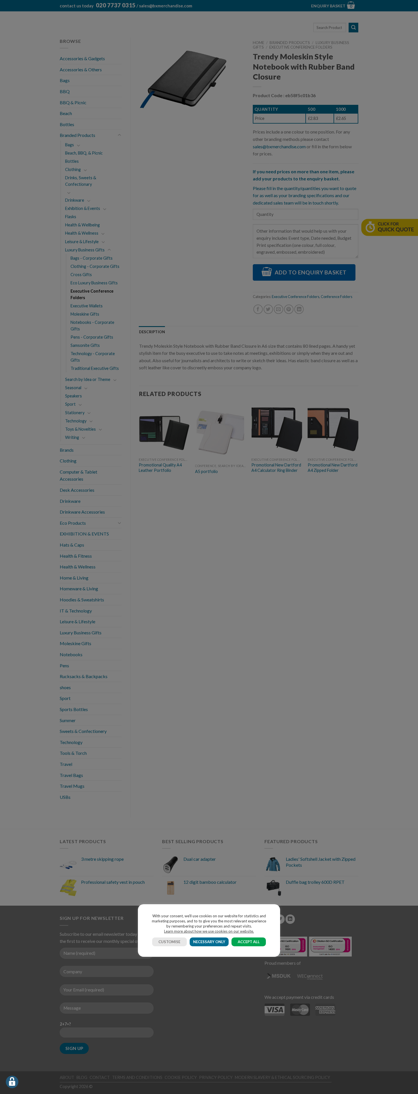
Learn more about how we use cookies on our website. (209, 931)
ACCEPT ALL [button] (249, 941)
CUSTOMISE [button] (169, 941)
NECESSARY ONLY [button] (209, 941)
